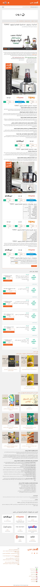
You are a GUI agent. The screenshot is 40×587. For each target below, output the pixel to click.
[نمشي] (20, 141)
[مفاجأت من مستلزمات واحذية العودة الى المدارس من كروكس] (10, 400)
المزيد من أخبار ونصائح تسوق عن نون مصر (27, 353)
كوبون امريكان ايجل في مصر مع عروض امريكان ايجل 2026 (11, 560)
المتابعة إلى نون (7, 280)
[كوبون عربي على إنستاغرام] (37, 553)
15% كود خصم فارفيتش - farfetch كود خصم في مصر (11, 554)
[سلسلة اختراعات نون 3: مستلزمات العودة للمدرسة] (29, 361)
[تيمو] (31, 97)
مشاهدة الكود (31, 200)
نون (17, 21)
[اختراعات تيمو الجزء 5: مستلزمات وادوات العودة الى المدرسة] (29, 437)
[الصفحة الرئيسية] (34, 2)
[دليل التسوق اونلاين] (29, 400)
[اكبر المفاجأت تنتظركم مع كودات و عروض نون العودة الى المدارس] (10, 361)
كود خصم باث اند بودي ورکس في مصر (12, 558)
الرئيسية (36, 21)
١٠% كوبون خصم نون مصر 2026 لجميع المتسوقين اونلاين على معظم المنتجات (22, 278)
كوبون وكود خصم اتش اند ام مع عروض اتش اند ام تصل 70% (11, 556)
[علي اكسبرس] (20, 97)
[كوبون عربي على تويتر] (34, 553)
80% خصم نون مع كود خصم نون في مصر (12, 562)
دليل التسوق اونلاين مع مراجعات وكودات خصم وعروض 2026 (11, 551)
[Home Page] (33, 549)
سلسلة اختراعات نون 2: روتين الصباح (29, 388)
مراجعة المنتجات (21, 21)
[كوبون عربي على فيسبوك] (32, 553)
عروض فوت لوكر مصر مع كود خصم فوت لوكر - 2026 (11, 564)
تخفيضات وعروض (27, 21)
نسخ (27, 145)
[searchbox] (17, 7)
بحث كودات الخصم (34, 7)
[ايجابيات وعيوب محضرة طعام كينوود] (20, 39)
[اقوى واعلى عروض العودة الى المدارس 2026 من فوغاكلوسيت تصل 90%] (10, 437)
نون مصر (35, 351)
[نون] (8, 97)
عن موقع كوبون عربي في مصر (14, 549)
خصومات (32, 21)
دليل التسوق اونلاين (29, 408)
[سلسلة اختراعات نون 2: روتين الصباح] (29, 379)
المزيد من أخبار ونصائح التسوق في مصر (28, 393)
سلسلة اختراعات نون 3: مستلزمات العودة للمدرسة (29, 369)
